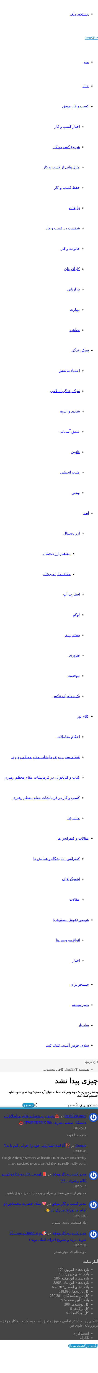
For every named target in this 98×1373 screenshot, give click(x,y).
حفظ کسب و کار (67, 187)
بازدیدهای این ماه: (75, 1283)
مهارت (75, 309)
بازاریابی (73, 289)
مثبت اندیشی (70, 472)
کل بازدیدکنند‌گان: (75, 1296)
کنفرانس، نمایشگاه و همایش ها (56, 859)
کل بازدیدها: (79, 1291)
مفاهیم (74, 330)
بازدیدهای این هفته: (74, 1278)
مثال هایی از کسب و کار (61, 167)
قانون (75, 452)
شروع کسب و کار (66, 147)
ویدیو (76, 493)
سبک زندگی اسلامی (65, 391)
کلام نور (83, 716)
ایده (86, 513)
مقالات (74, 899)
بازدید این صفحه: (76, 1300)
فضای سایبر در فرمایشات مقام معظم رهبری (45, 757)
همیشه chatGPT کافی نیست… (66, 1069)
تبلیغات (74, 208)
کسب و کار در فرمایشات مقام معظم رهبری (46, 798)
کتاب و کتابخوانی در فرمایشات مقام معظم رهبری (42, 777)
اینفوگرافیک (71, 879)
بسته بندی (72, 635)
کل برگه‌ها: (80, 1309)
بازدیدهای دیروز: (76, 1274)
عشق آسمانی (69, 432)
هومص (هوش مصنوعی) (71, 920)
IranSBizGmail (75, 1116)
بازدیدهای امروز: (76, 1270)
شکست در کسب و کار (63, 228)
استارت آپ (71, 594)
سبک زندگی (80, 350)
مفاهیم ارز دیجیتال (57, 554)
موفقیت (73, 676)
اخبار (76, 960)
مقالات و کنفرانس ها (73, 838)
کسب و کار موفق (75, 106)
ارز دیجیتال (71, 533)
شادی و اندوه (70, 411)
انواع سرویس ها (68, 940)
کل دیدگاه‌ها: (79, 1313)
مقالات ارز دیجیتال (57, 574)
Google (80, 1145)
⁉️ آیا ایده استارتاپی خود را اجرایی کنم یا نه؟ (37, 1145)
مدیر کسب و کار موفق (69, 1174)
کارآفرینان (72, 269)
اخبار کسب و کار (67, 126)
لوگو (76, 615)
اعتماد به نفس (69, 371)
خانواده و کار (70, 248)
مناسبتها (73, 818)
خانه (86, 86)
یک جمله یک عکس (66, 696)
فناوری (74, 655)
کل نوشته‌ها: (79, 1304)
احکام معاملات (68, 737)
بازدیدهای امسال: (75, 1287)
